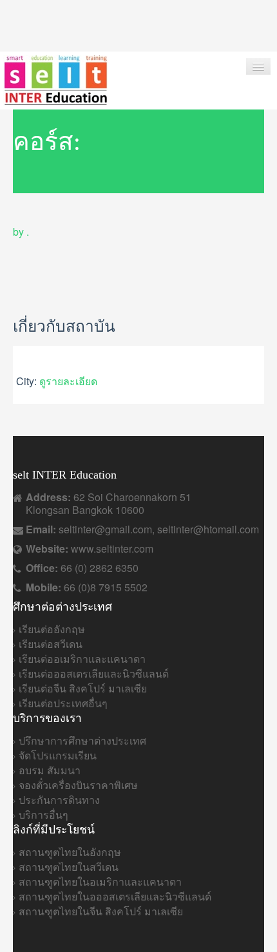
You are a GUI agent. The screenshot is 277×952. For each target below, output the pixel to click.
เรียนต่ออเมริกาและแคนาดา (82, 658)
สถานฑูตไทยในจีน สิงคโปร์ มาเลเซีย (101, 911)
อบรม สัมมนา (50, 770)
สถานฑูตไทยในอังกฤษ (70, 851)
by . (21, 231)
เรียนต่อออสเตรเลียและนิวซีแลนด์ (94, 673)
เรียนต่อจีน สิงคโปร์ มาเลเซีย (83, 688)
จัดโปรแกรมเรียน (58, 755)
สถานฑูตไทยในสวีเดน (69, 866)
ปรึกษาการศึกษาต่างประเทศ (82, 740)
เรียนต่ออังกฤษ (52, 629)
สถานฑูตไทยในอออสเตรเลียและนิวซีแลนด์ (115, 896)
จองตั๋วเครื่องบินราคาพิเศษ (78, 784)
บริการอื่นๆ (43, 814)
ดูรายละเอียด (68, 381)
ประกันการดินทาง (59, 799)
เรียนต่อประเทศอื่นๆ (63, 703)
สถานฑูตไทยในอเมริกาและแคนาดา (100, 881)
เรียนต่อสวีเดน (50, 643)
